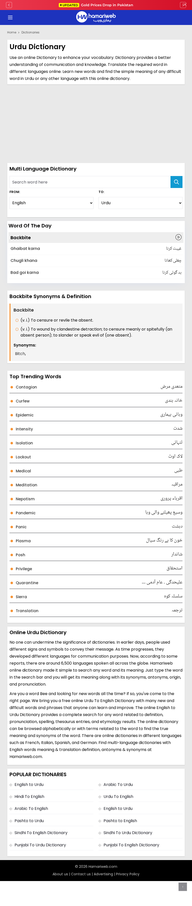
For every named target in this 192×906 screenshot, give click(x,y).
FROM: (15, 191)
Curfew (23, 401)
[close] (185, 5)
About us (60, 874)
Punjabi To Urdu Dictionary (40, 845)
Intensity (24, 429)
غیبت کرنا (174, 248)
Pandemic (26, 513)
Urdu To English (118, 796)
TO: (101, 191)
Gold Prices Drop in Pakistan (97, 5)
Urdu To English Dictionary (109, 701)
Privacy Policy (128, 874)
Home (11, 32)
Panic (21, 527)
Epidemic (25, 415)
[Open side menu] (9, 17)
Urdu (29, 78)
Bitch (20, 354)
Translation (27, 610)
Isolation (24, 443)
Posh (20, 554)
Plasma (23, 541)
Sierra (21, 596)
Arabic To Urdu (118, 784)
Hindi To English (29, 796)
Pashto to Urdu (29, 821)
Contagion (26, 387)
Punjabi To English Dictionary (131, 845)
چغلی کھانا (173, 260)
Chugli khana (23, 260)
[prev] (9, 5)
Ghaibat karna (25, 248)
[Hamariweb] (96, 17)
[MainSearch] (176, 182)
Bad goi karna (24, 272)
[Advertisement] (96, 123)
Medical (23, 471)
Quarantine (27, 582)
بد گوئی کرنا (172, 272)
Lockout (23, 457)
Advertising (103, 874)
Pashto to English (120, 821)
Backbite (20, 237)
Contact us (81, 874)
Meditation (26, 485)
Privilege (24, 568)
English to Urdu (29, 784)
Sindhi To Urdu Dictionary (128, 833)
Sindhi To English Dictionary (41, 833)
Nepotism (25, 499)
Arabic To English (31, 808)
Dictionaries (31, 32)
